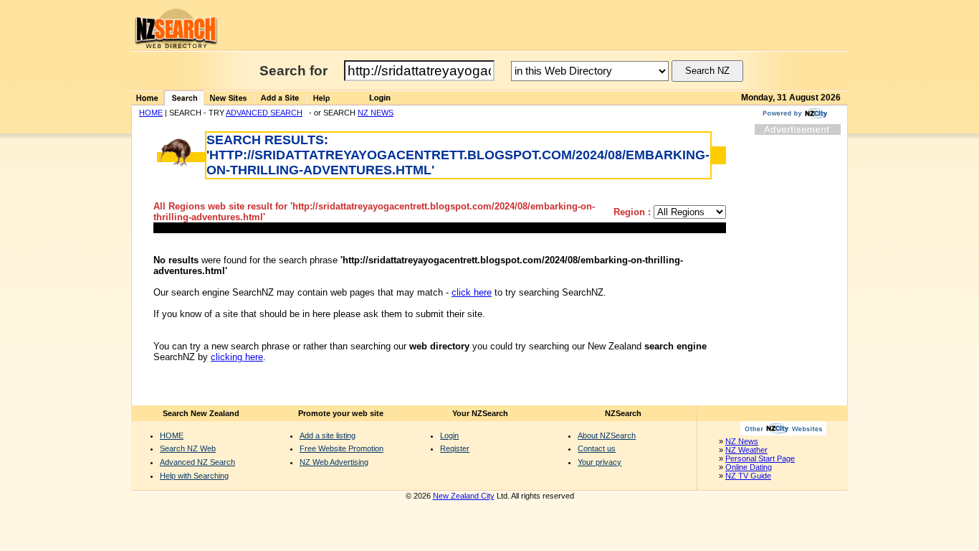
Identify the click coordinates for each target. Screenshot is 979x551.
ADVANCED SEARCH (264, 112)
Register (454, 448)
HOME (151, 112)
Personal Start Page (760, 458)
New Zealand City (464, 495)
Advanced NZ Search (197, 462)
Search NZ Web (188, 448)
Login (449, 435)
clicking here (237, 357)
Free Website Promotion (341, 448)
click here (472, 292)
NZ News (741, 441)
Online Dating (748, 467)
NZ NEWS (375, 112)
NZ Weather (746, 450)
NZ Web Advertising (334, 462)
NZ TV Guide (748, 475)
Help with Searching (194, 475)
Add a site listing (327, 435)
